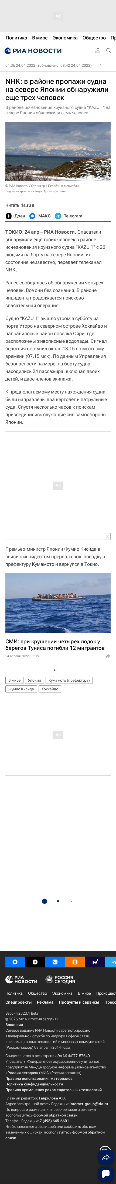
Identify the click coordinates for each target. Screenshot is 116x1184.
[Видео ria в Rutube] (95, 962)
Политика (14, 993)
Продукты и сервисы (79, 1002)
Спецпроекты (18, 1002)
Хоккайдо (92, 326)
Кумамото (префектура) (69, 680)
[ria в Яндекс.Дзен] (35, 962)
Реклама (45, 1002)
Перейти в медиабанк (64, 186)
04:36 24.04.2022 (20, 65)
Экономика (62, 993)
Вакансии (14, 1024)
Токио (91, 564)
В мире (14, 680)
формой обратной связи (55, 1115)
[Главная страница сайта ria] (32, 50)
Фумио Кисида (80, 549)
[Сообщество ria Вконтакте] (55, 962)
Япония (34, 680)
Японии (13, 422)
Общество (37, 993)
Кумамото (43, 564)
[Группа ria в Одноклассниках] (75, 962)
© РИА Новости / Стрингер (25, 186)
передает (67, 262)
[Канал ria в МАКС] (15, 962)
